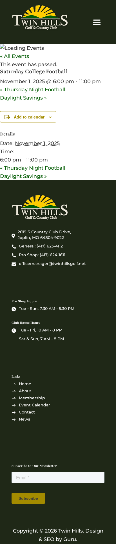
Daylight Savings (23, 98)
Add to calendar (29, 117)
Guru (69, 539)
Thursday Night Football (32, 90)
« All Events (14, 56)
